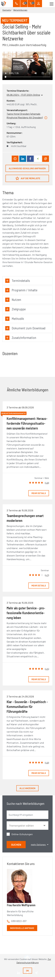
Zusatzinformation (24, 337)
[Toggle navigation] (51, 3)
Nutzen (16, 299)
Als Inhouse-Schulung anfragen (27, 168)
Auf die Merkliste (30, 178)
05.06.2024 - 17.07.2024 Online (23, 94)
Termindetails (21, 280)
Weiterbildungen (20, 10)
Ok (27, 970)
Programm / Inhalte (24, 290)
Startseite (6, 10)
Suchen (16, 844)
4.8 (46, 482)
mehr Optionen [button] (38, 844)
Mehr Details (38, 493)
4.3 (46, 575)
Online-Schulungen (22, 834)
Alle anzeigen (27, 788)
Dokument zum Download (28, 328)
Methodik (18, 318)
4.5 (46, 669)
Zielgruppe (19, 309)
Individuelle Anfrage (22, 928)
